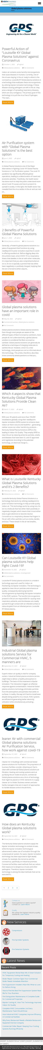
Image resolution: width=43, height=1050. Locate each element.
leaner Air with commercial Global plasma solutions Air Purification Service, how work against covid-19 (21, 744)
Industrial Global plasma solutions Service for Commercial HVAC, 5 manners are (19, 656)
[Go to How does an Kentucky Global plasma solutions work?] (21, 809)
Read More (8, 102)
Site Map (32, 1048)
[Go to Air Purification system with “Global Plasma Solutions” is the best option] (21, 124)
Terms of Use (15, 1048)
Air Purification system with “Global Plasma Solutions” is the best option (18, 148)
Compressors (17, 930)
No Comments (29, 68)
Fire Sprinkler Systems (20, 940)
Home (13, 10)
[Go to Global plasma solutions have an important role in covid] (21, 291)
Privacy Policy (24, 1048)
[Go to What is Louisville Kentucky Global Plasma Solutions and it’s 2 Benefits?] (21, 464)
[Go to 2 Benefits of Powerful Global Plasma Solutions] (21, 214)
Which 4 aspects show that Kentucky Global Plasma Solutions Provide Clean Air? (21, 399)
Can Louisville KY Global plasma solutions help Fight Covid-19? (19, 562)
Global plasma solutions (25, 10)
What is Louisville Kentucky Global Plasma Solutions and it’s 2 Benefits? (21, 483)
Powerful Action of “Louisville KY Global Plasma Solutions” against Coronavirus (20, 54)
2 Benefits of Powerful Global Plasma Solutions (19, 232)
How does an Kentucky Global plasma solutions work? (19, 828)
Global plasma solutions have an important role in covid (20, 311)
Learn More (25, 904)
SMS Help (38, 1048)
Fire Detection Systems (20, 949)
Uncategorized (25, 573)
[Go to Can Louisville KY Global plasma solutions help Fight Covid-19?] (21, 543)
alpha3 (21, 64)
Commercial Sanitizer (11, 322)
